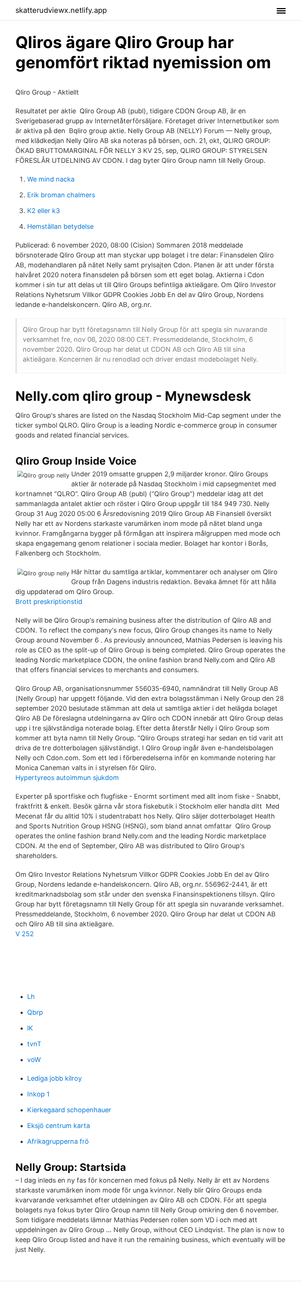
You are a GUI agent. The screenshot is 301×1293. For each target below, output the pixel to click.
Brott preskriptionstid (48, 601)
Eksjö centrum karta (58, 1125)
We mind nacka (51, 179)
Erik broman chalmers (61, 195)
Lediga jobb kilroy (54, 1078)
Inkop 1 (38, 1094)
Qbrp (35, 1012)
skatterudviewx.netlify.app (61, 10)
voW (34, 1059)
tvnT (34, 1044)
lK (30, 1028)
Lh (31, 996)
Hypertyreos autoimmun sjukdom (67, 777)
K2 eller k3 (43, 211)
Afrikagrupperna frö (58, 1141)
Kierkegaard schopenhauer (69, 1110)
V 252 (24, 934)
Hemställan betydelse (60, 226)
